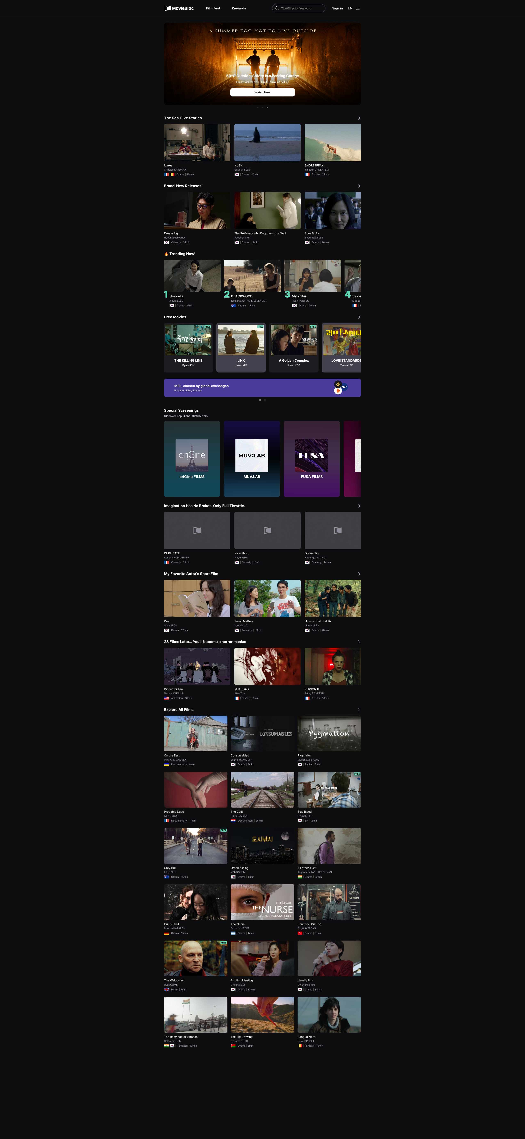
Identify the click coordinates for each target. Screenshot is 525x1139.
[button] (257, 107)
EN (350, 8)
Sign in (337, 8)
